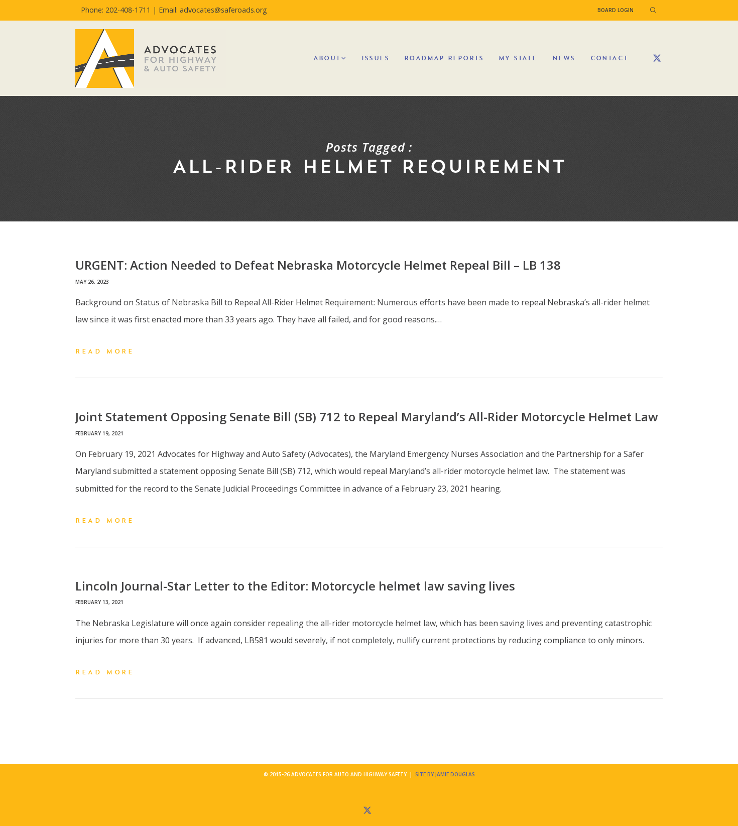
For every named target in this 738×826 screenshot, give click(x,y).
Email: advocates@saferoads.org (213, 10)
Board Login (615, 10)
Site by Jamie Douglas (445, 774)
